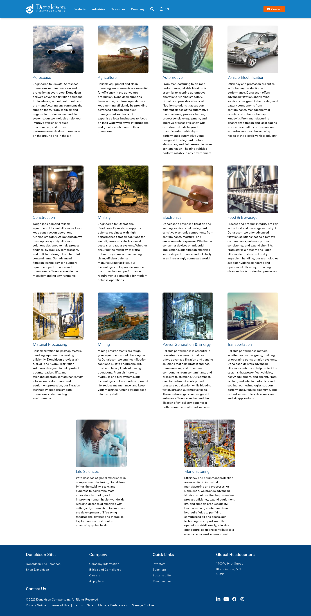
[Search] (152, 9)
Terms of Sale (84, 605)
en (167, 9)
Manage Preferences (112, 605)
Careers (94, 575)
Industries (98, 9)
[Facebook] (236, 602)
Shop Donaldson (37, 569)
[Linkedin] (219, 602)
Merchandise (162, 581)
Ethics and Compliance (105, 569)
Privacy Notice (36, 605)
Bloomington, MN (228, 569)
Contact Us (36, 588)
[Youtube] (227, 602)
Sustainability (162, 575)
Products (79, 9)
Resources (118, 9)
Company (138, 9)
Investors (159, 563)
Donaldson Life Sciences (43, 563)
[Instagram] (244, 602)
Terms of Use (60, 605)
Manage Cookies (143, 605)
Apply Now (97, 581)
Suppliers (159, 569)
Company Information (104, 563)
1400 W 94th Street (229, 563)
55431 (220, 574)
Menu (74, 3)
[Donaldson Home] (48, 9)
